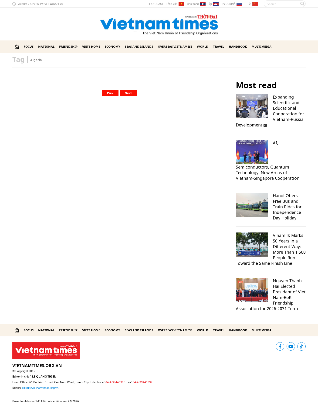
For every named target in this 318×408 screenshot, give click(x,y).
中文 (248, 3)
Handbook (238, 46)
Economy (112, 46)
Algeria (36, 60)
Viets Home (91, 46)
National (46, 46)
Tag (18, 59)
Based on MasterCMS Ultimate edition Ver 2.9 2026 (45, 401)
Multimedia (261, 46)
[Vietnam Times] (17, 46)
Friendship (68, 46)
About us (56, 4)
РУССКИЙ (228, 4)
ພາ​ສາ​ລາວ (193, 4)
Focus (29, 46)
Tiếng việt (171, 4)
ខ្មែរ (210, 5)
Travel (218, 46)
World (202, 46)
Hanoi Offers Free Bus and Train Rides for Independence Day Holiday (287, 207)
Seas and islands (139, 46)
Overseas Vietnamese (175, 46)
